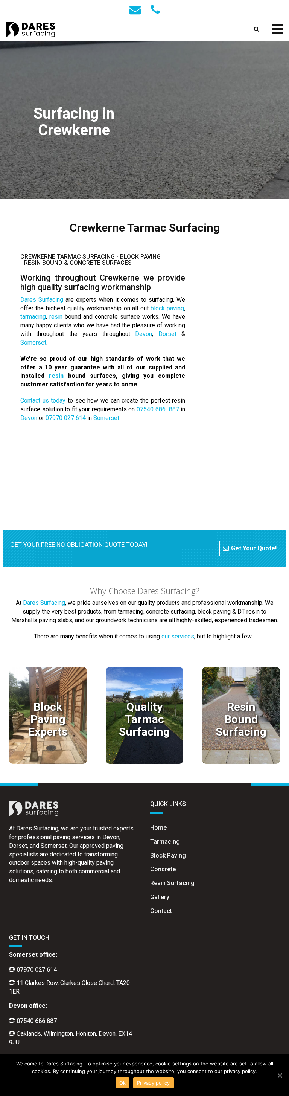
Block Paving (168, 855)
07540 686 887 (158, 409)
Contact (161, 910)
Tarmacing (165, 841)
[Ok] (279, 1075)
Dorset (167, 333)
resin (55, 316)
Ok (122, 1083)
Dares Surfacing (41, 299)
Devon (143, 333)
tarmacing (33, 316)
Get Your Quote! (254, 548)
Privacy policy (153, 1083)
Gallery (159, 897)
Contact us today (42, 400)
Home (158, 827)
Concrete (163, 869)
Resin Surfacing (172, 883)
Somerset (33, 342)
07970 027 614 (66, 417)
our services (177, 636)
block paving (167, 308)
